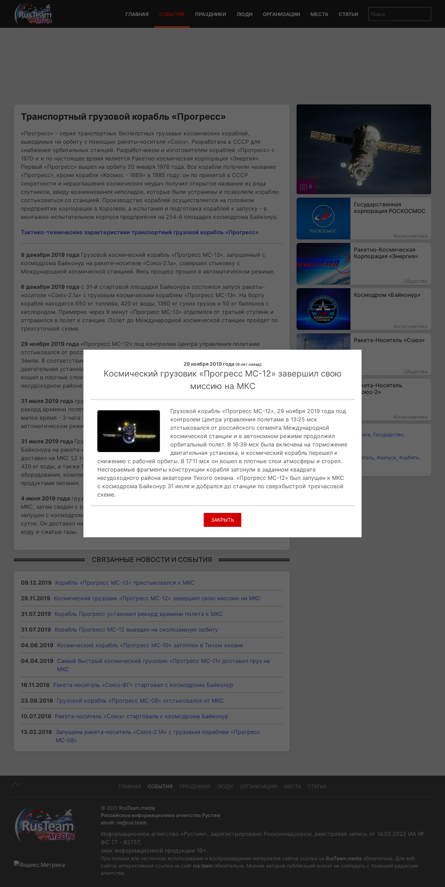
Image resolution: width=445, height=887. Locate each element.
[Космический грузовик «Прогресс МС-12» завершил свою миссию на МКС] (128, 430)
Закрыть (222, 520)
